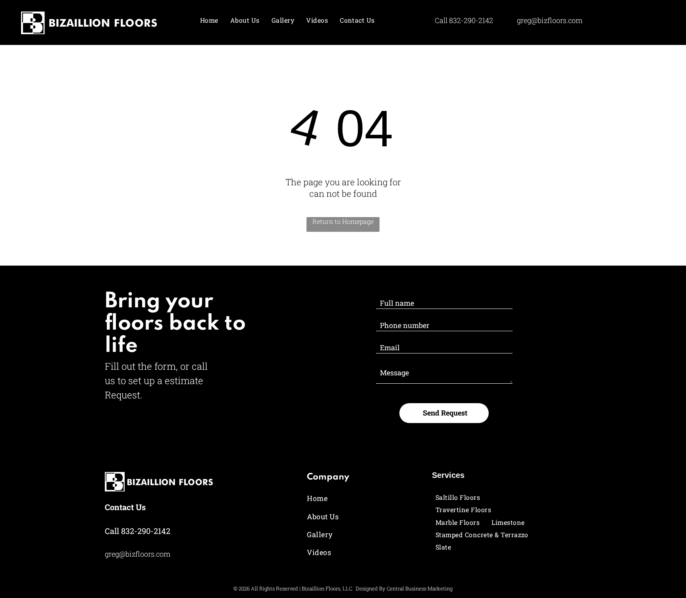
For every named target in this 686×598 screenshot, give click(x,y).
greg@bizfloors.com (549, 20)
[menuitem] (209, 20)
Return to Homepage (343, 221)
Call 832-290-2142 (137, 531)
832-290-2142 (471, 20)
